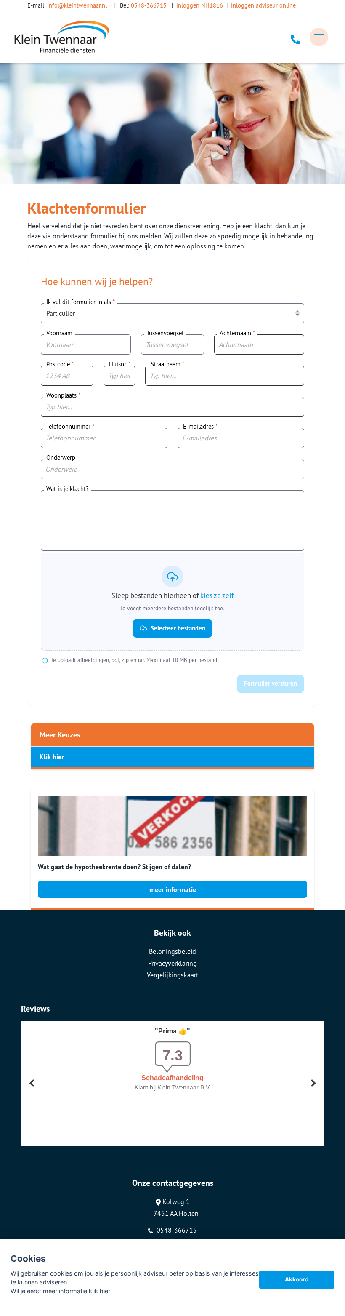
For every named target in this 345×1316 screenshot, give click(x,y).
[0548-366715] (295, 37)
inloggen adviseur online (263, 5)
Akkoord (297, 1279)
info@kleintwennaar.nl (77, 5)
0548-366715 (149, 5)
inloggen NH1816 (199, 5)
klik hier (99, 1291)
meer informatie (172, 889)
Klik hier (52, 757)
